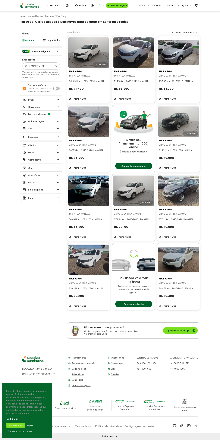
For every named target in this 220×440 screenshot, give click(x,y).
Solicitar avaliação (134, 304)
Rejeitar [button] (30, 425)
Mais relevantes (185, 32)
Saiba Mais (13, 419)
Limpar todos (53, 40)
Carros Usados (35, 16)
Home (23, 16)
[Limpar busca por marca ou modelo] (67, 5)
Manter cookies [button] (15, 425)
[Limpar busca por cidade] (92, 5)
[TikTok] (181, 426)
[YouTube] (189, 426)
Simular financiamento (134, 166)
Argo (64, 16)
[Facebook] (196, 426)
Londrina (49, 16)
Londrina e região (116, 22)
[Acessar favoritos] (196, 5)
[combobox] (57, 5)
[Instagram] (174, 426)
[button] (41, 51)
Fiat (58, 16)
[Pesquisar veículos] (99, 5)
